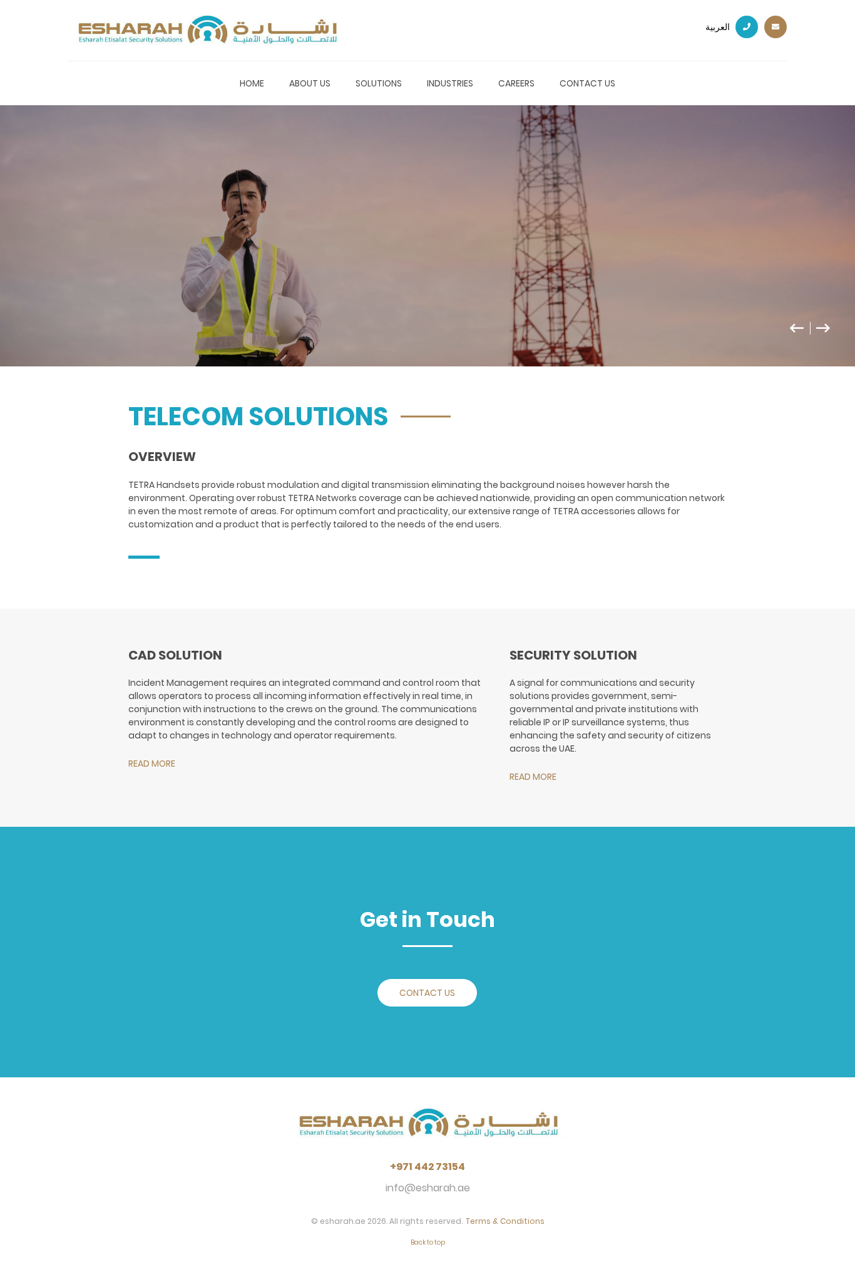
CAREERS (516, 83)
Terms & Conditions (505, 1221)
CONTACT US (587, 83)
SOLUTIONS (379, 83)
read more (151, 763)
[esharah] (427, 1132)
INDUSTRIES (450, 83)
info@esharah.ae (428, 1188)
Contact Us (427, 992)
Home (252, 83)
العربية (718, 27)
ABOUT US (309, 83)
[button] (803, 334)
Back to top (428, 1242)
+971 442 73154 (427, 1167)
